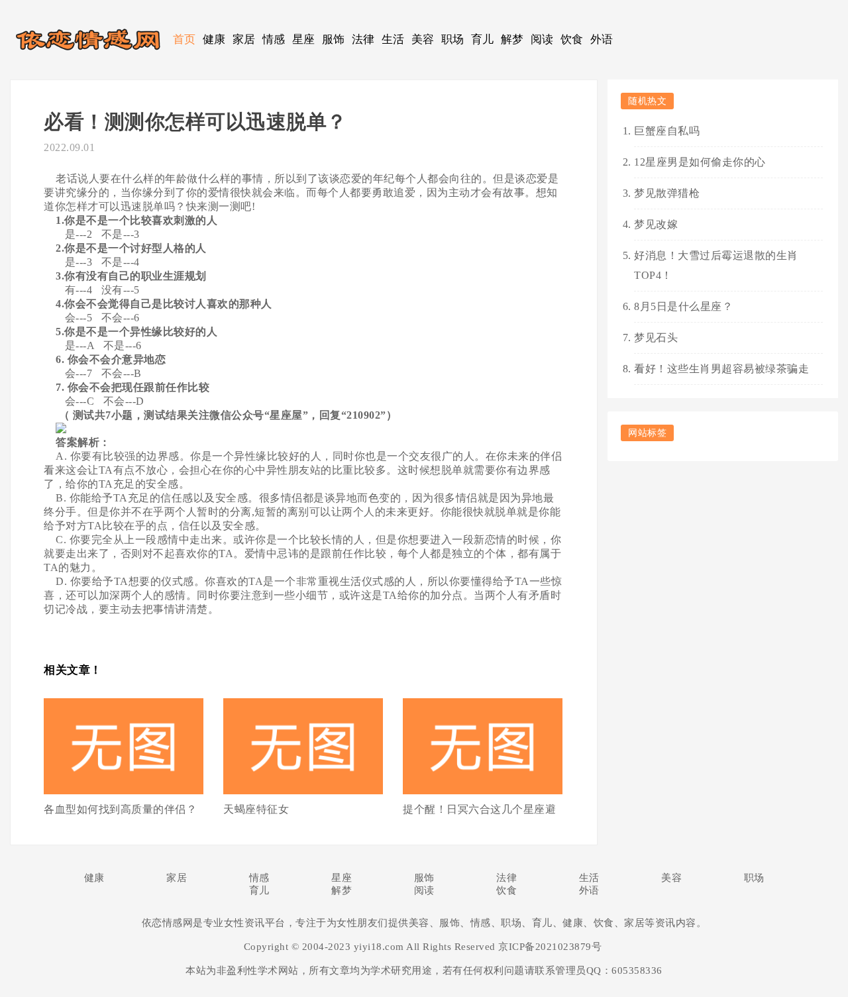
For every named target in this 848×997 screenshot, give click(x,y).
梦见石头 (656, 337)
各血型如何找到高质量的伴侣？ (120, 809)
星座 (303, 39)
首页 (184, 39)
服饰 (333, 39)
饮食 (572, 39)
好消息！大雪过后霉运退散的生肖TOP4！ (716, 265)
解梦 (512, 39)
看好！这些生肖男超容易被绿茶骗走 (721, 368)
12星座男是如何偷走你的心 (700, 162)
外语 (601, 39)
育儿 (482, 39)
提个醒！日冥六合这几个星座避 (479, 809)
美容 (423, 39)
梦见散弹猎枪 (667, 193)
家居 (244, 39)
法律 (363, 39)
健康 (214, 39)
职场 (452, 39)
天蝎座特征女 (256, 809)
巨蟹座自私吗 (667, 130)
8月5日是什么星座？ (683, 306)
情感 (274, 39)
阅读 (542, 39)
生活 (393, 39)
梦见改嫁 (656, 224)
